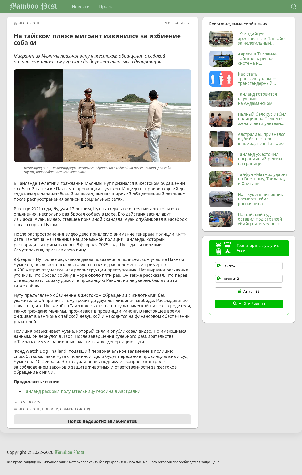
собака (66, 409)
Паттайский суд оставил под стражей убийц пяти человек (260, 219)
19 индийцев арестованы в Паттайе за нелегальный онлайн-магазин (261, 39)
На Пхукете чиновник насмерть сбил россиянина (260, 199)
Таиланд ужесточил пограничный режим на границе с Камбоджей (260, 159)
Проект (106, 6)
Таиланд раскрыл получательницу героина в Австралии (82, 391)
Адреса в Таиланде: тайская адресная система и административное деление (258, 59)
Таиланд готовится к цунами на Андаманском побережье (257, 99)
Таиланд (82, 409)
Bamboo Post (33, 6)
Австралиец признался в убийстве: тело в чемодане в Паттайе (261, 139)
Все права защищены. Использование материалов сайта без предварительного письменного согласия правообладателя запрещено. (113, 462)
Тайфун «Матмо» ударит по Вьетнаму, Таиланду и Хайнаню (263, 179)
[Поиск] (293, 6)
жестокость (29, 23)
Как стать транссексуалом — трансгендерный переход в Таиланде (258, 79)
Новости (81, 6)
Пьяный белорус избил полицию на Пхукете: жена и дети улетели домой (262, 119)
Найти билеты (252, 303)
